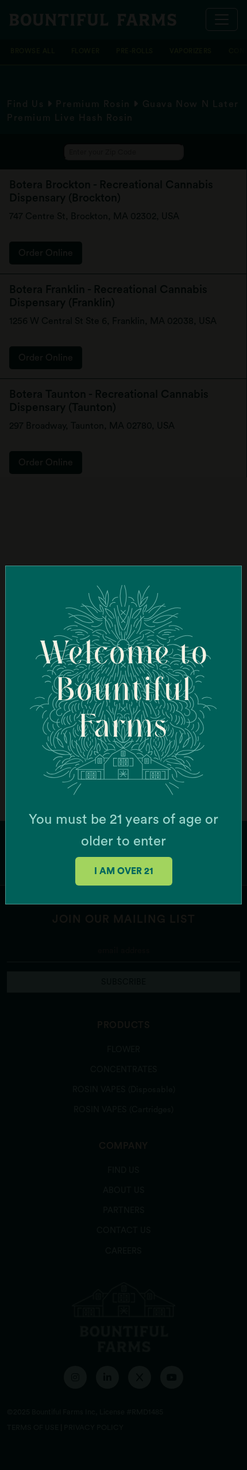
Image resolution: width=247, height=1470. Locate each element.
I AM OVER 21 (123, 871)
